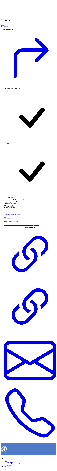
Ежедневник (10, 462)
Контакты (9, 465)
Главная (6, 458)
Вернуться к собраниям (6, 26)
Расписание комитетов (12, 467)
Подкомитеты (7, 466)
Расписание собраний (9, 459)
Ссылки (6, 461)
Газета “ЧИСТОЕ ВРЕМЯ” (13, 463)
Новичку (6, 469)
